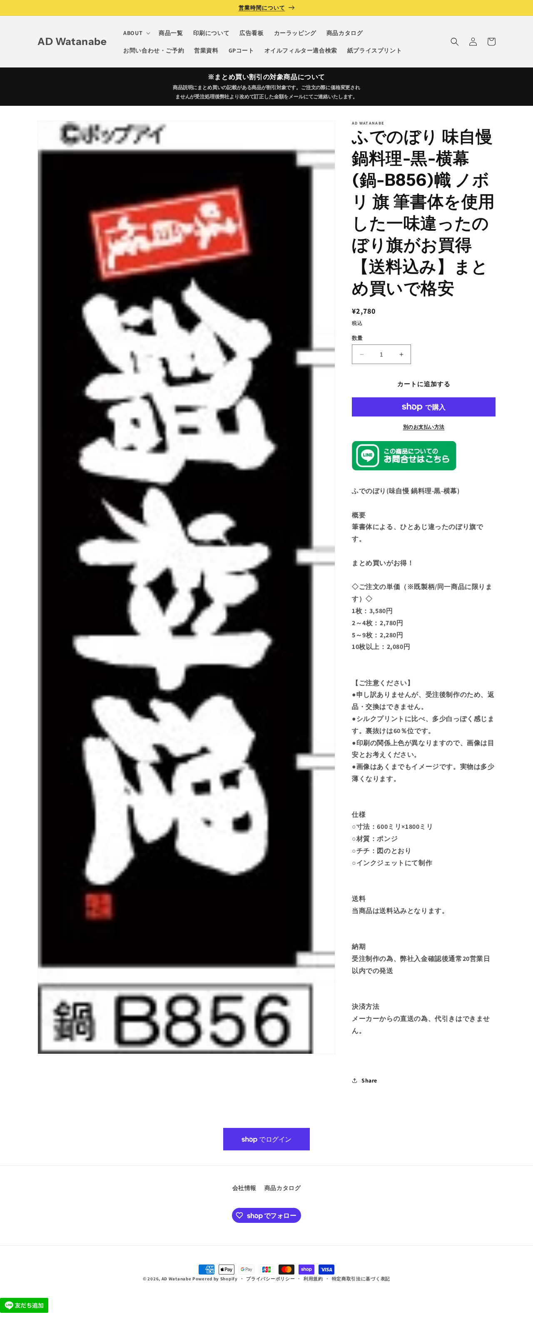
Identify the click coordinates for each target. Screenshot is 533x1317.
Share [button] (369, 1080)
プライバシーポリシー (270, 1279)
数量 (357, 338)
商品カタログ (282, 1188)
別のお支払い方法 (424, 427)
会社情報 (244, 1188)
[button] (136, 33)
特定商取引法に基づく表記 (361, 1279)
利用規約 (313, 1279)
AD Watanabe (177, 1279)
